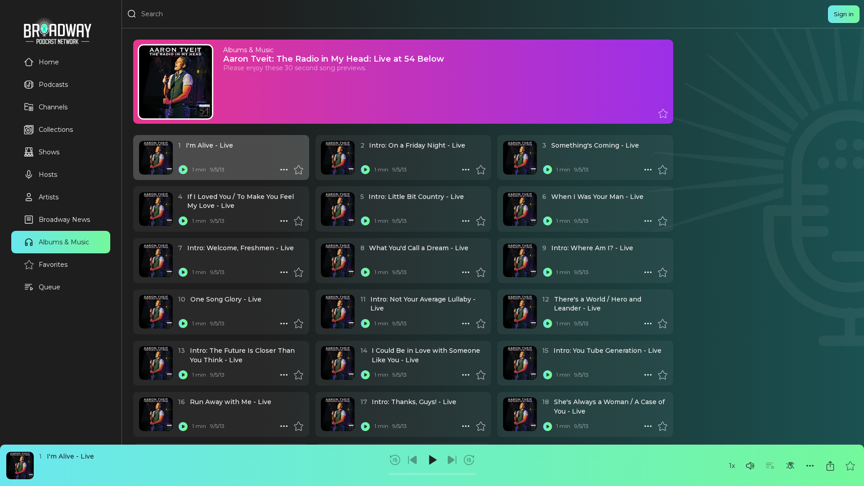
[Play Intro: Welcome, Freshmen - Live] (183, 272)
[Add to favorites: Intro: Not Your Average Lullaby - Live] (481, 323)
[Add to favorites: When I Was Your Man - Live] (662, 221)
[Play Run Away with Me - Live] (183, 426)
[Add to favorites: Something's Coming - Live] (662, 170)
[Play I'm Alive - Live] (183, 170)
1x (732, 466)
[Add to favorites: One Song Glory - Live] (298, 323)
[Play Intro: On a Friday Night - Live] (365, 170)
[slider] (432, 474)
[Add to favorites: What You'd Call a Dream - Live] (481, 272)
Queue (49, 287)
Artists (48, 197)
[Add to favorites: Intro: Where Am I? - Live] (662, 272)
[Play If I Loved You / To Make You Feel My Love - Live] (183, 221)
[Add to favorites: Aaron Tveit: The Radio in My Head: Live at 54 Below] (663, 113)
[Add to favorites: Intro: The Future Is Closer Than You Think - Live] (298, 375)
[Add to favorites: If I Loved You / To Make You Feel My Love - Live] (298, 221)
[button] (750, 466)
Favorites (53, 265)
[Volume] (750, 466)
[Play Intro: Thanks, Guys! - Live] (365, 426)
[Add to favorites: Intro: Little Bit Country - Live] (481, 221)
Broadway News (64, 220)
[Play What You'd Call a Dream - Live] (365, 272)
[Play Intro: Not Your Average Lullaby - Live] (365, 323)
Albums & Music (64, 242)
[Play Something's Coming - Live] (547, 170)
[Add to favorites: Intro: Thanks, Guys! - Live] (481, 426)
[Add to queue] (770, 465)
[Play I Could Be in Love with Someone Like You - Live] (365, 375)
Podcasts (53, 85)
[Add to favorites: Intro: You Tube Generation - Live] (662, 375)
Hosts (48, 175)
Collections (56, 130)
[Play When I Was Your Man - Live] (547, 221)
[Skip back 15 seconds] (395, 460)
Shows (49, 152)
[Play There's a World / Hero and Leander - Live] (547, 323)
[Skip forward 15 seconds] (469, 460)
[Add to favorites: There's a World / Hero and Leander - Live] (662, 323)
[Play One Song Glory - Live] (183, 323)
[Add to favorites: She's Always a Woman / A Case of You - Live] (662, 426)
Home (49, 62)
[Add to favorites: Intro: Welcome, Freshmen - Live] (298, 272)
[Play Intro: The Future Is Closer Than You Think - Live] (183, 375)
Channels (53, 107)
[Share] (830, 465)
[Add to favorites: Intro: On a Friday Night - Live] (481, 170)
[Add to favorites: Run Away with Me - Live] (298, 426)
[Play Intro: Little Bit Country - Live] (365, 221)
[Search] (132, 14)
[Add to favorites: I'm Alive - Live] (850, 465)
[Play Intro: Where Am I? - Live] (547, 272)
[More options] (810, 466)
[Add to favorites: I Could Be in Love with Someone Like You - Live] (481, 375)
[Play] (432, 459)
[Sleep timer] (790, 466)
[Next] (452, 460)
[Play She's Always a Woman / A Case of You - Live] (547, 426)
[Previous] (412, 460)
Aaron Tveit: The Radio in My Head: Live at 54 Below (333, 59)
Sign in (844, 14)
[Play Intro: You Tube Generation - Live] (547, 375)
